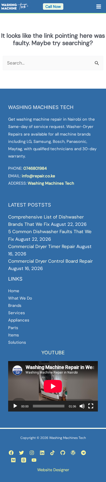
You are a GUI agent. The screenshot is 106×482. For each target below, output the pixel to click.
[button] (53, 6)
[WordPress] (73, 453)
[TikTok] (52, 453)
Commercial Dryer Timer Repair (41, 246)
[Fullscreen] (90, 406)
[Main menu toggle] (99, 6)
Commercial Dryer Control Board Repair (50, 261)
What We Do (20, 298)
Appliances (18, 320)
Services (16, 313)
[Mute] (82, 406)
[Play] (15, 406)
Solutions (17, 342)
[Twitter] (21, 453)
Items (13, 335)
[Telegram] (83, 453)
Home (13, 291)
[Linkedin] (42, 453)
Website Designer (53, 470)
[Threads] (24, 460)
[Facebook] (11, 453)
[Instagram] (32, 453)
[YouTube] (34, 460)
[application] (53, 386)
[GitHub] (63, 453)
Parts (13, 327)
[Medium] (13, 460)
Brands (14, 305)
